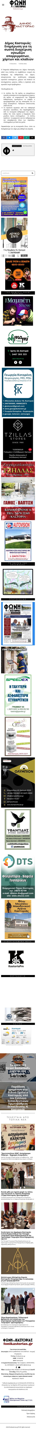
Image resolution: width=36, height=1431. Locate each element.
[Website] (13, 150)
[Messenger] (9, 137)
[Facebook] (4, 137)
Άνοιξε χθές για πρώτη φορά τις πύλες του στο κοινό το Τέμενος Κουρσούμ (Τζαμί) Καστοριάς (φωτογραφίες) (17, 1193)
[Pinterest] (21, 137)
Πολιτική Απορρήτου (28, 1410)
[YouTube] (19, 1367)
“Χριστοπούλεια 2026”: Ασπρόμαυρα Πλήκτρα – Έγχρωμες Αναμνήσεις (15, 1154)
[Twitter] (15, 137)
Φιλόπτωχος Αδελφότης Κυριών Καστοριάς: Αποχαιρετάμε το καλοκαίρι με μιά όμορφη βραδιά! (17, 1279)
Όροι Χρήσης (30, 1413)
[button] (32, 173)
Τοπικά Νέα (23, 63)
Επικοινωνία (31, 1417)
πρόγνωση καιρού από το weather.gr (14, 1044)
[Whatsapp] (26, 137)
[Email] (32, 137)
